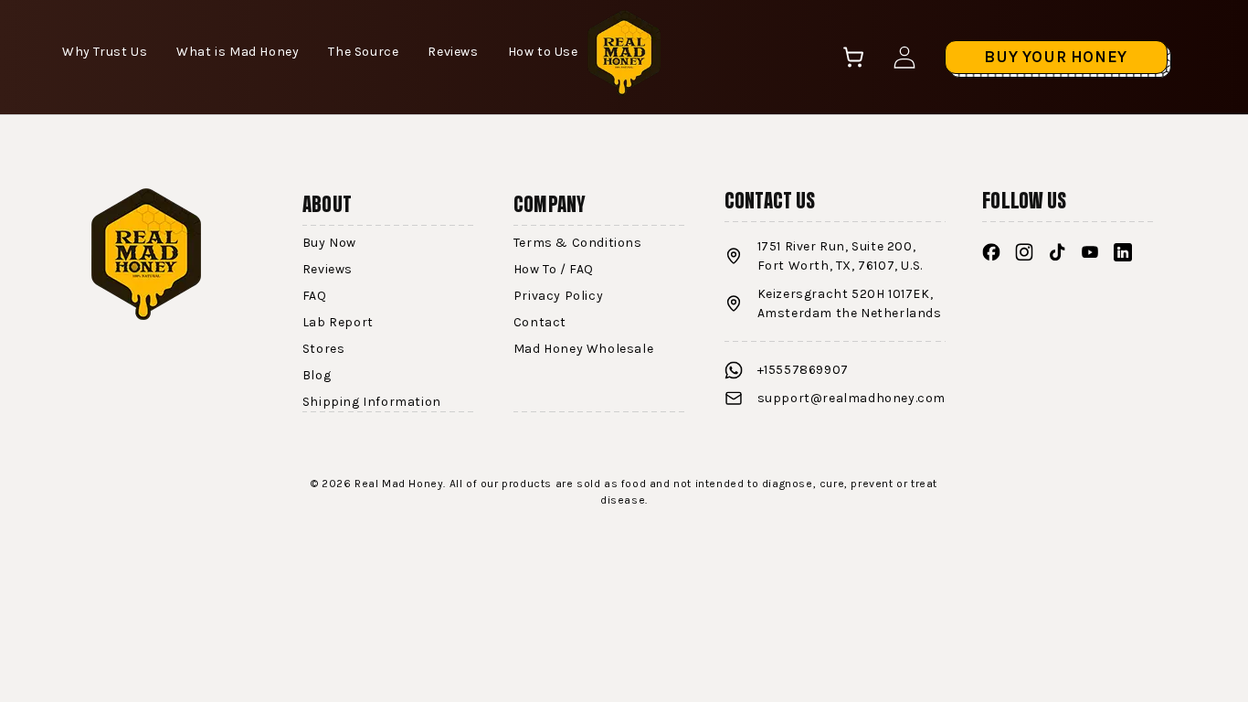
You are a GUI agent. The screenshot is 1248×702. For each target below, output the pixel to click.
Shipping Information (371, 402)
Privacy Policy (558, 295)
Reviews (453, 51)
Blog (316, 375)
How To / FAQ (553, 269)
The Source (363, 51)
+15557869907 (803, 370)
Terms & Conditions (577, 242)
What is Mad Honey (237, 51)
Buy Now (329, 242)
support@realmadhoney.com (851, 398)
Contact (539, 322)
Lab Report (338, 322)
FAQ (314, 295)
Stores (323, 348)
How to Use (543, 51)
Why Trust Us (104, 51)
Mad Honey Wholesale (583, 348)
